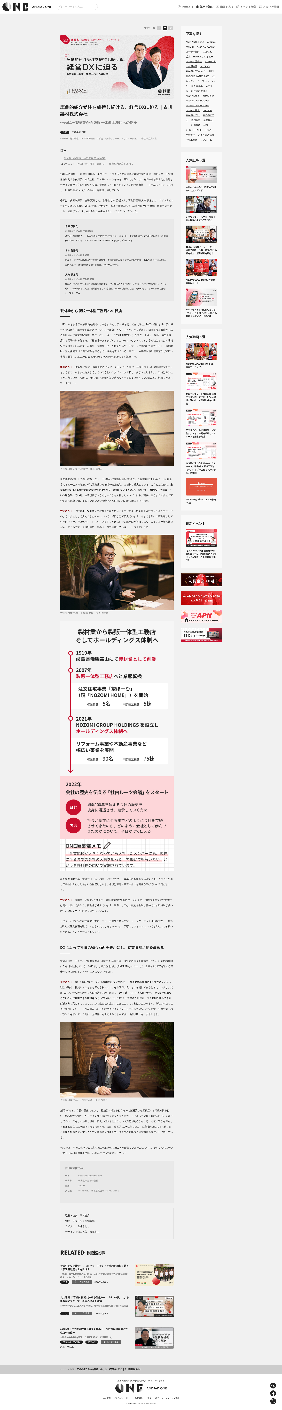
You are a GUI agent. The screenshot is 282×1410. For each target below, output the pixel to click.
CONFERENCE (194, 130)
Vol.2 (62, 1147)
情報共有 (195, 120)
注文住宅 (207, 51)
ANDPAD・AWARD (71, 1342)
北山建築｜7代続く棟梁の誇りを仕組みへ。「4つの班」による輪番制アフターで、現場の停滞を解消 (94, 1299)
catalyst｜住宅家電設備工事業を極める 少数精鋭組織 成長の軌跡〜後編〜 (94, 1330)
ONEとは (188, 6)
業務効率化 (208, 95)
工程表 (208, 130)
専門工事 (92, 1342)
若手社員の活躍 (206, 135)
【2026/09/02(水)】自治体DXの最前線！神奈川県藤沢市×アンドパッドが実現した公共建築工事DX (201, 555)
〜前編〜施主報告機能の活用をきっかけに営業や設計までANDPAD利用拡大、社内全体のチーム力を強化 (94, 1276)
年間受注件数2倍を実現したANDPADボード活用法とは (86, 1337)
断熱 (101, 138)
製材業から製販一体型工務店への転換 (85, 158)
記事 (207, 6)
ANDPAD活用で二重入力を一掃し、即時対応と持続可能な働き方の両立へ (94, 1307)
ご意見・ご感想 (152, 1398)
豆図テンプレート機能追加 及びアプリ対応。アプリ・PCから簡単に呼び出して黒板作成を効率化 (201, 399)
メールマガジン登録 (170, 1398)
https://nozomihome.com (90, 1175)
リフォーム (206, 139)
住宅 (65, 132)
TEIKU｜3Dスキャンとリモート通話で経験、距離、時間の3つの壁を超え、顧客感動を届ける (201, 250)
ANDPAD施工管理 (69, 138)
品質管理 (190, 135)
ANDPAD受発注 (194, 61)
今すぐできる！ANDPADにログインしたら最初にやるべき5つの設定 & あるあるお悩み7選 (201, 313)
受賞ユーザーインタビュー (199, 56)
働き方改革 (197, 86)
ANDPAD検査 (88, 138)
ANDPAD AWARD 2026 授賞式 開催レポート (201, 281)
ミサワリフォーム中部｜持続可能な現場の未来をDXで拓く (201, 218)
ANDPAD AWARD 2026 (197, 100)
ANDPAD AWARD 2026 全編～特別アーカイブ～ (200, 366)
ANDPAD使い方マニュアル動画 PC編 (201, 501)
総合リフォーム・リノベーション (122, 138)
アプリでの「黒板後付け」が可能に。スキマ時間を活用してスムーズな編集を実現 (201, 433)
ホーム (63, 1369)
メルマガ (271, 6)
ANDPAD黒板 (193, 95)
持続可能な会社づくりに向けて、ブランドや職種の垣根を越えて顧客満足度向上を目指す (94, 1267)
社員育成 (195, 125)
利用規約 (139, 1398)
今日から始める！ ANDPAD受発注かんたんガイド (201, 189)
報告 (206, 125)
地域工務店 (191, 139)
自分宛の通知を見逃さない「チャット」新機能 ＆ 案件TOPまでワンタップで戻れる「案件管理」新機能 (201, 468)
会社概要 (107, 1398)
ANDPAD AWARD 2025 (197, 76)
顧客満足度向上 (149, 138)
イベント (248, 6)
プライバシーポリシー (123, 1398)
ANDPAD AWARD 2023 (197, 105)
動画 (227, 6)
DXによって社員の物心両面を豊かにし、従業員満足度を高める (98, 163)
